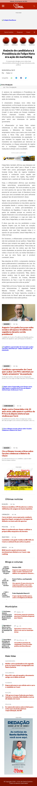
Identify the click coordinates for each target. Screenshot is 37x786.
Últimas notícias (14, 499)
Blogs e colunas (14, 562)
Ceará (28, 32)
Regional (19, 32)
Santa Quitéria (8, 32)
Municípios (11, 606)
